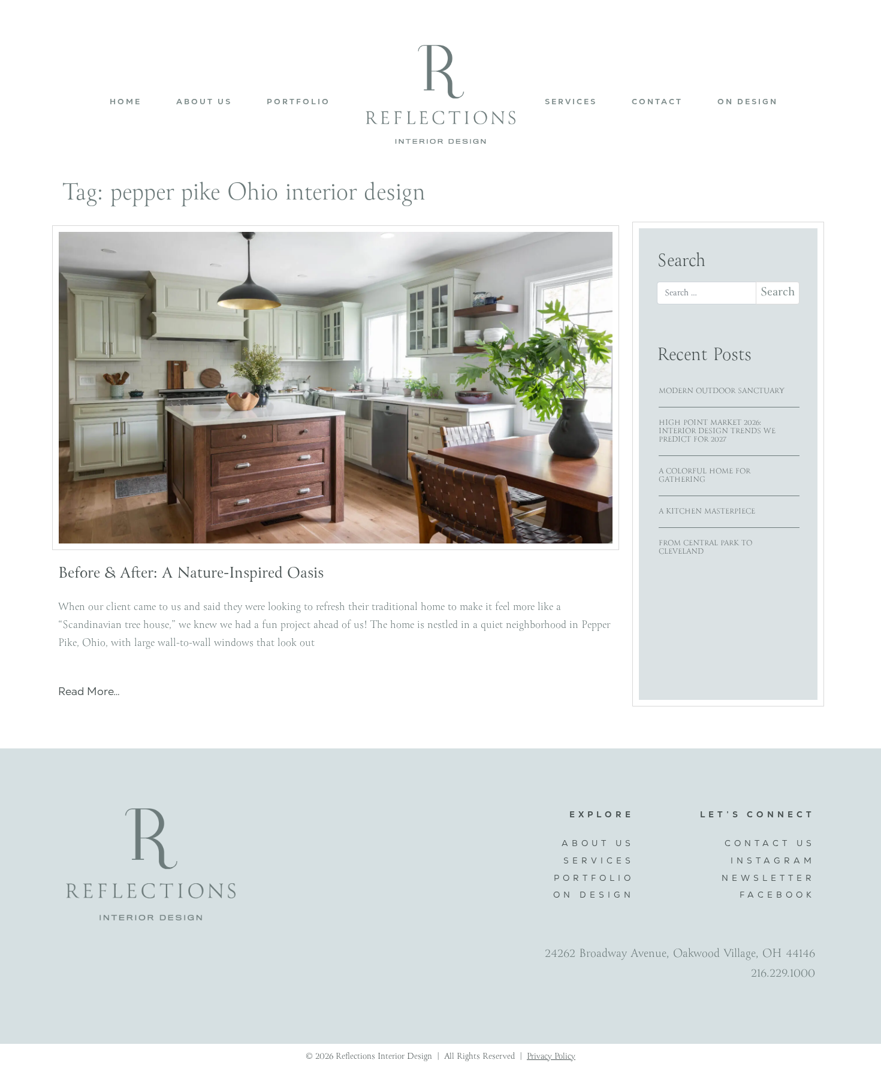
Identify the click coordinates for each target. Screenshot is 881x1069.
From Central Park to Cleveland (705, 547)
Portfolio (298, 101)
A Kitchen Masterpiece (707, 511)
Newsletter (768, 877)
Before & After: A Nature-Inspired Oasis (191, 573)
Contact (657, 101)
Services (571, 101)
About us (204, 101)
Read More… (89, 691)
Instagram (773, 860)
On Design (747, 101)
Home (125, 101)
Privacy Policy (551, 1056)
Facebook (777, 894)
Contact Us (770, 843)
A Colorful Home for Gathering (704, 475)
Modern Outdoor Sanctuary (722, 391)
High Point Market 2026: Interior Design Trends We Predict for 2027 (717, 431)
